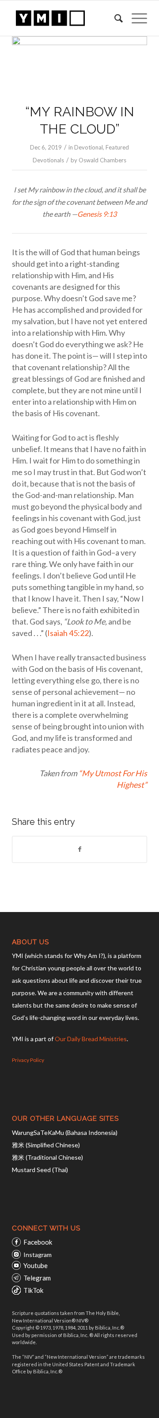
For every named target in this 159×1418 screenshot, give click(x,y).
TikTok (33, 1290)
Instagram (37, 1254)
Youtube (35, 1265)
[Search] (114, 18)
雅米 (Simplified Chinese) (46, 1145)
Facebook (37, 1242)
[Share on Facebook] (79, 849)
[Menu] (135, 18)
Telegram (37, 1278)
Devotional (88, 147)
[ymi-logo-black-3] (66, 18)
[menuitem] (114, 18)
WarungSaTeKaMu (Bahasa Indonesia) (64, 1132)
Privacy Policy (28, 1060)
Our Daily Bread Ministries (91, 1038)
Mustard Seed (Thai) (40, 1169)
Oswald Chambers (102, 160)
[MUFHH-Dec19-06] (79, 64)
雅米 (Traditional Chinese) (47, 1157)
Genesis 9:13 (97, 214)
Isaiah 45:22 (68, 633)
